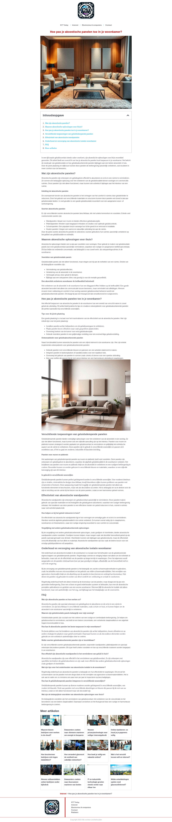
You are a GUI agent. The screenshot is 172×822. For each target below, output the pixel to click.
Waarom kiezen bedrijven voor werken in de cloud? (50, 732)
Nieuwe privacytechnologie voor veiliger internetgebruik (97, 732)
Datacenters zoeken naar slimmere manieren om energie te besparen (74, 732)
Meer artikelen (51, 148)
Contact (108, 25)
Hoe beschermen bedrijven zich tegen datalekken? (49, 757)
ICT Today (64, 25)
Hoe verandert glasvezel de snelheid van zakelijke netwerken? (74, 757)
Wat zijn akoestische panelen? (57, 123)
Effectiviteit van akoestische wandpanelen (62, 137)
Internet (75, 25)
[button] (128, 115)
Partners (74, 812)
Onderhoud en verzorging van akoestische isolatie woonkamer (70, 141)
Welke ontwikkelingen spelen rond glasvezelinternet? (120, 782)
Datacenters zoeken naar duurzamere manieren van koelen (72, 782)
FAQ (47, 145)
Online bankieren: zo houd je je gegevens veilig (119, 732)
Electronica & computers (92, 25)
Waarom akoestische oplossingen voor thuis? (63, 127)
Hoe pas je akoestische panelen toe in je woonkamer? (67, 130)
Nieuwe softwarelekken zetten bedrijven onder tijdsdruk (50, 782)
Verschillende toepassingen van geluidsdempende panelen (69, 134)
